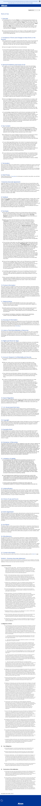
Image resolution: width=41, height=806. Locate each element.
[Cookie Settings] (1, 800)
